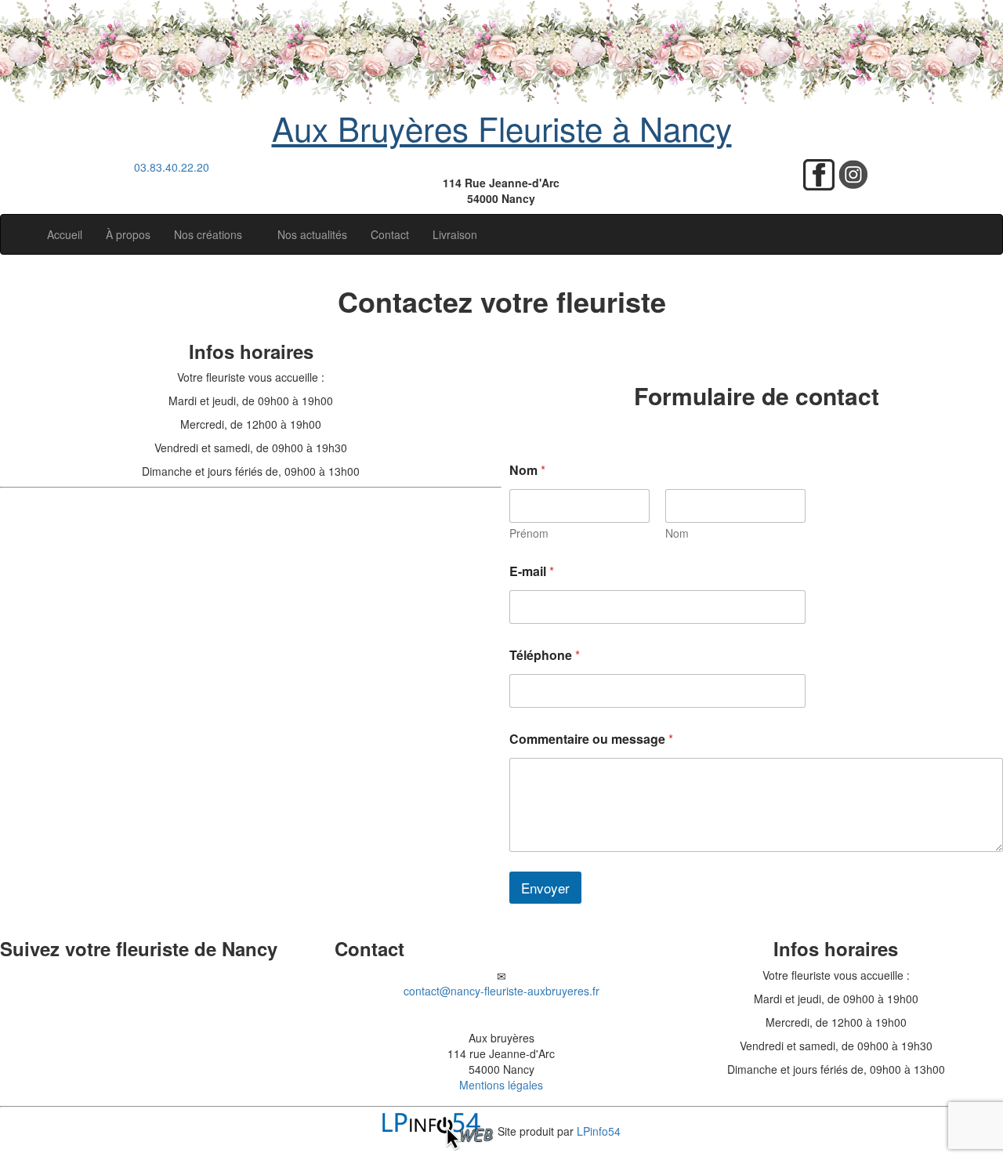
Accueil (64, 234)
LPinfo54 (599, 1130)
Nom (677, 533)
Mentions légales (501, 1085)
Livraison (455, 234)
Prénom (529, 533)
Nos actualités (312, 234)
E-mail (531, 571)
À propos (128, 234)
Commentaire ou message (591, 738)
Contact (390, 234)
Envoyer (545, 887)
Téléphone (544, 654)
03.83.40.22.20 (171, 167)
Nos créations (209, 234)
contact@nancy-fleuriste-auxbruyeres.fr (501, 991)
